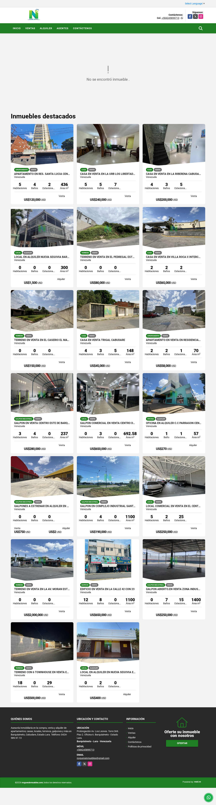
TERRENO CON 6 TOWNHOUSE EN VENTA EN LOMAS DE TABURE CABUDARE (42, 672)
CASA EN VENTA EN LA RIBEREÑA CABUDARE (174, 174)
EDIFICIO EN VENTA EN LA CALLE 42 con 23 (107, 589)
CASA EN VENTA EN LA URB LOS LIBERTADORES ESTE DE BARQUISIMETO (108, 174)
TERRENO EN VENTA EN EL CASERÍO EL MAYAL (42, 340)
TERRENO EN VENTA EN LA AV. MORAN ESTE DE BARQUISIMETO (42, 589)
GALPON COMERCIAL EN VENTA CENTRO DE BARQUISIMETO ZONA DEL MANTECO (108, 423)
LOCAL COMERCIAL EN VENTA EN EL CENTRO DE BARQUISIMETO (174, 506)
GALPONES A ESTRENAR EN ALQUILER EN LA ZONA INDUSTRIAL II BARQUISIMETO (42, 506)
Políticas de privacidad (139, 746)
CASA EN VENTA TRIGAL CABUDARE (102, 340)
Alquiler (46, 28)
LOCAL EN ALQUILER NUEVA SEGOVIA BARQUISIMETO (42, 257)
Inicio (17, 28)
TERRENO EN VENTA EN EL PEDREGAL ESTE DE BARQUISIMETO (108, 257)
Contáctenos (82, 28)
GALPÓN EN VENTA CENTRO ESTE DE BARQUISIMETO (42, 423)
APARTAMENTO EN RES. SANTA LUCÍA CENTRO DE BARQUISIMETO (42, 174)
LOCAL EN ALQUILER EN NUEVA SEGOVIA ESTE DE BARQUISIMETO (108, 672)
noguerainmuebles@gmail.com (93, 758)
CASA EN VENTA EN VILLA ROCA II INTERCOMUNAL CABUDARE (174, 257)
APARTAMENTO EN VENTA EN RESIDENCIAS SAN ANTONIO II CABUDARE (174, 340)
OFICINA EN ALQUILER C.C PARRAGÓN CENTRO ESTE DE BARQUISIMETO (174, 423)
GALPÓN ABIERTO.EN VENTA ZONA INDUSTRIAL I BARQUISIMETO (174, 589)
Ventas (30, 28)
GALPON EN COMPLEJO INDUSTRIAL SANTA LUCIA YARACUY (108, 506)
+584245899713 (170, 18)
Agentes (63, 28)
